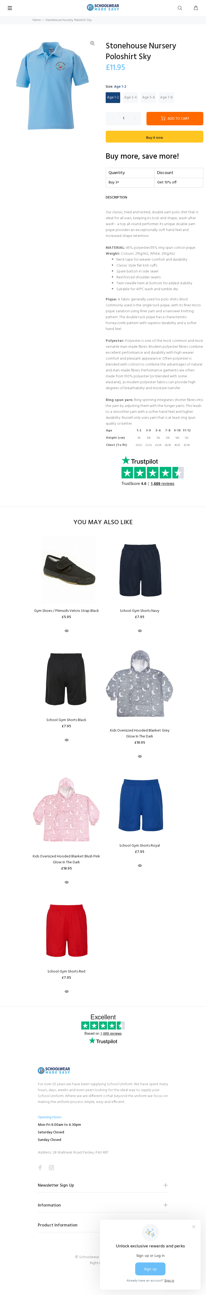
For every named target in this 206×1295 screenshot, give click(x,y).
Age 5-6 (148, 97)
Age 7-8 (166, 97)
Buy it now (154, 138)
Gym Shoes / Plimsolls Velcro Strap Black (66, 611)
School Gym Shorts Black (66, 720)
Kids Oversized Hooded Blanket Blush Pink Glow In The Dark (66, 859)
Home (36, 20)
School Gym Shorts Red (66, 971)
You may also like (103, 523)
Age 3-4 (130, 97)
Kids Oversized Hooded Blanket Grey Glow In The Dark (140, 734)
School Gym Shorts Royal (139, 846)
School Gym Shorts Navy (139, 611)
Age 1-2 (113, 97)
